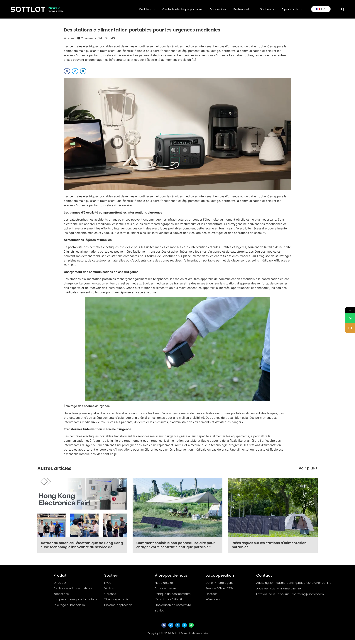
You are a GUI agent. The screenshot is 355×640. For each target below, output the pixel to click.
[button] (343, 9)
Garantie (110, 594)
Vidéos (109, 588)
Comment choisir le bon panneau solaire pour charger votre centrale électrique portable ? (175, 545)
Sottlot (159, 610)
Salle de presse (165, 588)
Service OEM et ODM (219, 588)
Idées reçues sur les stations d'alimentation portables (269, 545)
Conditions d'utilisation (170, 599)
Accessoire (61, 594)
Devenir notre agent (219, 583)
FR (322, 9)
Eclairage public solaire (69, 605)
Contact (211, 594)
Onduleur (145, 9)
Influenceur (213, 599)
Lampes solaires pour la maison (75, 599)
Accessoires (217, 9)
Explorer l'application (118, 605)
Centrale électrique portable (182, 9)
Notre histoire (164, 583)
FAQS (107, 583)
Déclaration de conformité (173, 605)
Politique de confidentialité (173, 594)
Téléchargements (116, 599)
